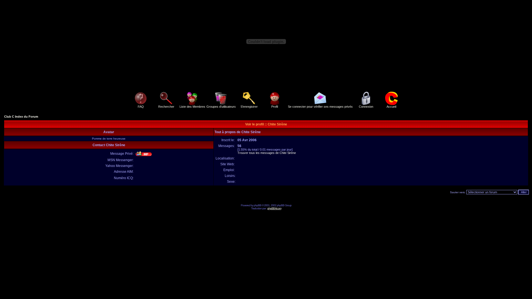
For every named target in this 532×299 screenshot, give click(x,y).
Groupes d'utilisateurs (221, 106)
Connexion (366, 106)
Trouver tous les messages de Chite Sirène (266, 152)
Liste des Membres (192, 106)
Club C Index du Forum (21, 116)
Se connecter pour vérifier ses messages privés (320, 106)
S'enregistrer (249, 106)
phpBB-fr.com (274, 208)
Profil (274, 106)
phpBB (257, 205)
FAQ (141, 106)
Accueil (391, 106)
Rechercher (166, 106)
